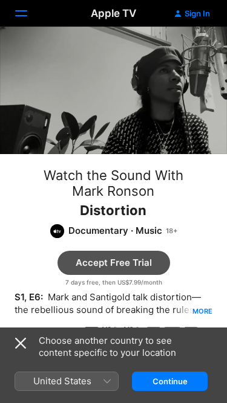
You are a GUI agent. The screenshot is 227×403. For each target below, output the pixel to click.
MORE (202, 311)
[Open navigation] (28, 13)
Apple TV (113, 13)
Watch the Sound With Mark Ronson (113, 183)
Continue (170, 381)
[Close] (20, 343)
